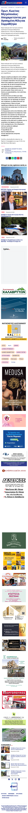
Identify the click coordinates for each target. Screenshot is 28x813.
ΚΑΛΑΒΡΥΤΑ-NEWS (20, 7)
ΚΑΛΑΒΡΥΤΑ (11, 7)
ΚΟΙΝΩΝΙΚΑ (8, 150)
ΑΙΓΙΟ (3, 345)
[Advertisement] (14, 515)
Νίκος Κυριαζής (6, 38)
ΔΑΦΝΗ (16, 345)
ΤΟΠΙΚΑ (24, 151)
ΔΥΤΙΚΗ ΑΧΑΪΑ (6, 355)
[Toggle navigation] (26, 2)
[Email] (21, 158)
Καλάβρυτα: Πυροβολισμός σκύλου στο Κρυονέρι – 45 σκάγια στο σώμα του (12, 240)
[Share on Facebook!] (7, 158)
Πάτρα (21, 359)
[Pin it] (18, 158)
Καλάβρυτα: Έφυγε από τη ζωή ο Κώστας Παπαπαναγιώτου (18, 748)
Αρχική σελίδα (4, 7)
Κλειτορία (13, 359)
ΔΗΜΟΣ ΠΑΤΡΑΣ (21, 352)
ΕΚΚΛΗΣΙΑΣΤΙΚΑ (5, 186)
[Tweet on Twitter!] (10, 158)
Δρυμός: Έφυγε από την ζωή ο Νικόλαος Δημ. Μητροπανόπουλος (19, 764)
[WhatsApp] (12, 158)
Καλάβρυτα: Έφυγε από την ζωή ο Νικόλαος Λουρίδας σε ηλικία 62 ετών (18, 757)
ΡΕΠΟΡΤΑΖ (5, 362)
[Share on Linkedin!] (15, 158)
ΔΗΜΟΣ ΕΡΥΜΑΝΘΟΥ (7, 349)
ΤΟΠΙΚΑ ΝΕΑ (8, 153)
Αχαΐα (9, 345)
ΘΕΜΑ (3, 212)
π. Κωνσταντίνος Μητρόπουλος (13, 151)
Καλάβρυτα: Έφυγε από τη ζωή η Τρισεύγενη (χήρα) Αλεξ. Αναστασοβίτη (18, 772)
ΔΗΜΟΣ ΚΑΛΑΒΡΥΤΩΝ (8, 352)
